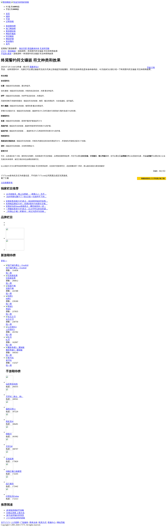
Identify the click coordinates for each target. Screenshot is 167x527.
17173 (3, 51)
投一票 (9, 273)
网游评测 (10, 39)
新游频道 (12, 51)
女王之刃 (10, 319)
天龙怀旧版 (44, 48)
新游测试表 (11, 31)
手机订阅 (151, 67)
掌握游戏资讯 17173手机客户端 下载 (153, 178)
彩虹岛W (10, 421)
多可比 (9, 360)
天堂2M (9, 446)
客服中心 (52, 522)
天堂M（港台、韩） (14, 396)
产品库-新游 (6, 54)
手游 (8, 19)
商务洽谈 (33, 522)
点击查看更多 (7, 183)
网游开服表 (11, 34)
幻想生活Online (12, 496)
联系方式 (42, 522)
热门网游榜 (11, 28)
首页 (8, 14)
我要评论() (34, 67)
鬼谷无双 (23, 48)
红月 (8, 340)
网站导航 (61, 522)
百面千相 (10, 288)
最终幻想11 (11, 409)
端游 (8, 16)
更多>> (4, 261)
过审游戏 (10, 21)
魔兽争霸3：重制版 (14, 350)
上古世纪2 (10, 329)
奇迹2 (8, 309)
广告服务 (24, 522)
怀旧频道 (10, 36)
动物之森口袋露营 (14, 471)
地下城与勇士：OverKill (16, 268)
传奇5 (8, 299)
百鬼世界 (10, 459)
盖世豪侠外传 (33, 48)
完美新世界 (11, 278)
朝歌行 (9, 434)
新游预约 (10, 41)
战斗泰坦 (10, 484)
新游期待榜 (11, 26)
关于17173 (5, 522)
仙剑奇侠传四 (12, 384)
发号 (8, 44)
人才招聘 (15, 522)
